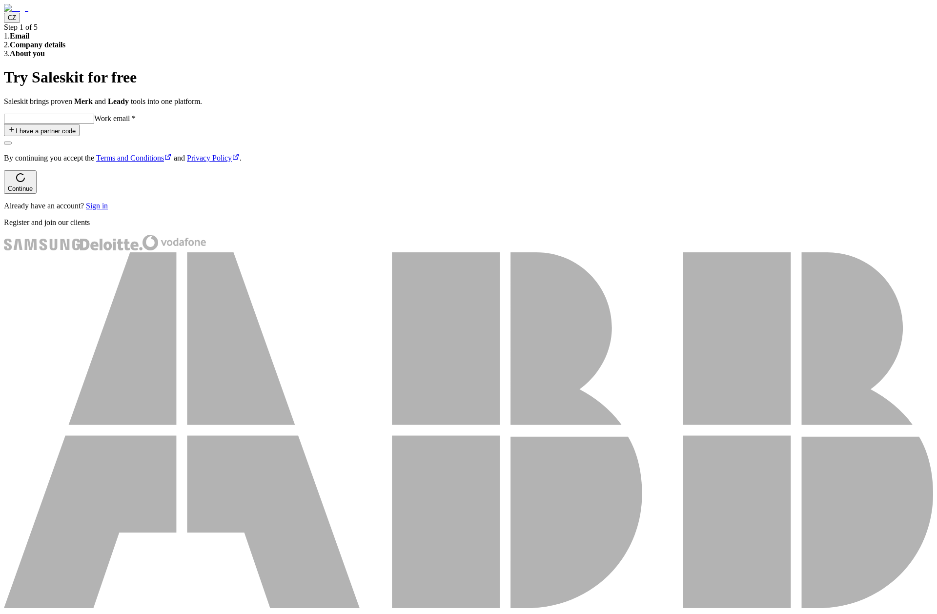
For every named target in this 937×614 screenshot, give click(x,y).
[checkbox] (8, 143)
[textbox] (49, 119)
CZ (12, 17)
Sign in (97, 206)
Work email (115, 118)
